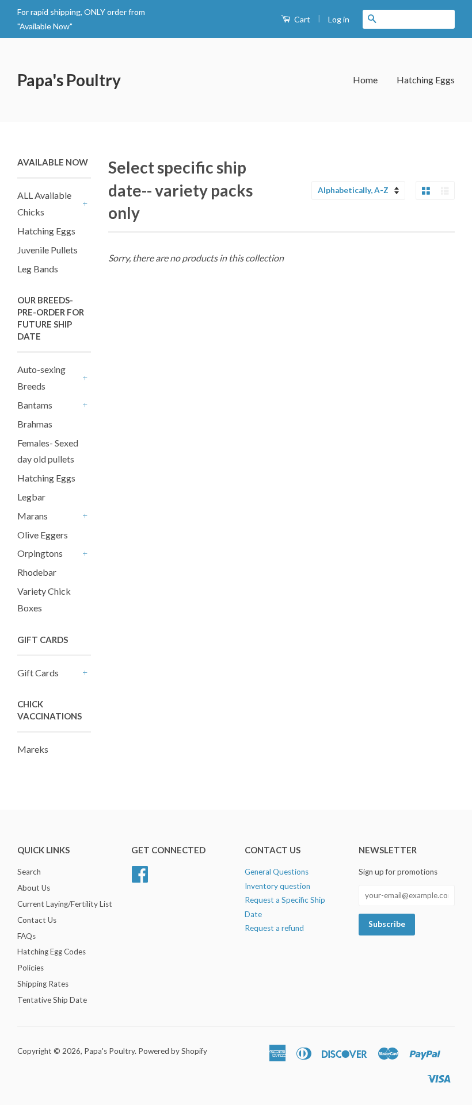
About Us (33, 887)
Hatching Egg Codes (51, 951)
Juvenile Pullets (47, 249)
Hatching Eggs (426, 79)
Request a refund (274, 928)
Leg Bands (37, 268)
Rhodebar (36, 572)
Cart (301, 19)
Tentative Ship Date (52, 999)
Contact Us (36, 920)
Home (365, 79)
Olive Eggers (42, 534)
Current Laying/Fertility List (64, 903)
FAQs (26, 936)
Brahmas (34, 423)
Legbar (31, 496)
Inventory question (277, 886)
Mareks (32, 749)
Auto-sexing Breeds (41, 377)
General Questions (277, 871)
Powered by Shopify (172, 1051)
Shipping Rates (42, 983)
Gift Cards (38, 672)
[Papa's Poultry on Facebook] (140, 878)
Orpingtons (40, 553)
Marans (32, 515)
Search (29, 871)
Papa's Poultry (69, 80)
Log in (338, 19)
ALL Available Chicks (44, 203)
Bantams (34, 404)
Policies (30, 967)
